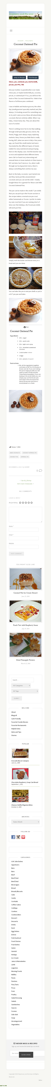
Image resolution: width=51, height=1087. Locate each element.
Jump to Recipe (19, 77)
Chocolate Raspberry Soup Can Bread (24, 782)
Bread (13, 888)
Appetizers (15, 865)
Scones (14, 1011)
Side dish (14, 1014)
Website (11, 543)
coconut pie (14, 457)
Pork (13, 991)
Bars (13, 868)
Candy (13, 898)
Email (11, 535)
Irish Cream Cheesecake (25, 484)
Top (40, 1080)
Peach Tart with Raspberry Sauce (25, 625)
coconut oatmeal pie (30, 453)
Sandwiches (15, 1004)
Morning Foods (16, 971)
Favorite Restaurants (18, 725)
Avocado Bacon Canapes (20, 761)
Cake (13, 895)
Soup (13, 1018)
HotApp (14, 955)
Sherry (27, 467)
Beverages (15, 885)
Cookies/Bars (16, 915)
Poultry (13, 994)
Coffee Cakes (16, 905)
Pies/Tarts (29, 41)
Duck (13, 928)
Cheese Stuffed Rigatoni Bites (22, 805)
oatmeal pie (25, 457)
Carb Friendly (16, 719)
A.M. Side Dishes (17, 861)
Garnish (14, 951)
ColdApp (14, 908)
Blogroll (14, 715)
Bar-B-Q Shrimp (26, 481)
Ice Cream (15, 958)
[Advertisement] (26, 429)
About (13, 712)
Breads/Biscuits (17, 891)
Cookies (14, 911)
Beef (13, 875)
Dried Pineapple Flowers (25, 660)
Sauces (14, 1008)
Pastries (14, 981)
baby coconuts (15, 453)
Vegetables (15, 1024)
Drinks (13, 925)
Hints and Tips (16, 732)
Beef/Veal (14, 878)
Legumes (14, 968)
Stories (14, 735)
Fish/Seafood (16, 938)
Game (13, 948)
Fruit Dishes (15, 945)
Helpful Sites (15, 729)
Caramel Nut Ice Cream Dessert (26, 593)
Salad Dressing (16, 998)
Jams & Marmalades (18, 961)
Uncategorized (16, 1021)
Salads (13, 1001)
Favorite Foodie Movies (19, 722)
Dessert (20, 41)
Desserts (14, 921)
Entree (13, 935)
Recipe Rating (13, 503)
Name (11, 526)
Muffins (13, 974)
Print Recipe (33, 77)
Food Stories (16, 941)
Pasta (13, 978)
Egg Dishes (15, 931)
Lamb (13, 965)
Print (27, 327)
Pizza (13, 988)
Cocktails (14, 901)
